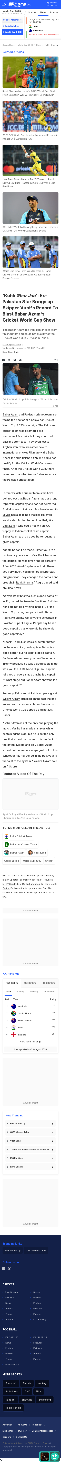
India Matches (12, 26)
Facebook (34, 884)
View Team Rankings (30, 1041)
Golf (27, 1391)
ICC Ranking (39, 1319)
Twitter (6, 888)
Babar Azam (10, 414)
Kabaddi (10, 1399)
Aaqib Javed (11, 860)
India (20, 1027)
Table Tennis (13, 1407)
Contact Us (21, 1437)
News (43, 12)
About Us (22, 1424)
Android (47, 892)
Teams (9, 1314)
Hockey (41, 1383)
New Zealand (25, 1020)
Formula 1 (10, 1383)
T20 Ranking (49, 983)
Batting (20, 991)
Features (38, 1308)
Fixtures (9, 1297)
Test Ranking (11, 983)
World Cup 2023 (12, 12)
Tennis (27, 1383)
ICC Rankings (16, 1158)
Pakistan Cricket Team (23, 844)
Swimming (45, 1399)
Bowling (34, 991)
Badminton (11, 1391)
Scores (32, 12)
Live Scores (11, 1292)
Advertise (8, 1424)
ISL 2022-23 (11, 1337)
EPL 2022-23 (40, 1337)
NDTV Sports (9, 884)
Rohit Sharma (24, 582)
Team (8, 991)
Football (31, 875)
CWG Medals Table (19, 1132)
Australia (22, 1006)
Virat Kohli (9, 525)
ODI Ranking (30, 983)
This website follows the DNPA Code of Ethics (26, 1443)
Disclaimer (8, 1431)
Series (36, 1292)
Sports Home (9, 45)
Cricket (49, 860)
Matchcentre (12, 1364)
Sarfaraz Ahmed (13, 658)
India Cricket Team (21, 836)
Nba (38, 1391)
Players (37, 1314)
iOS (4, 896)
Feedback (37, 1424)
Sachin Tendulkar (15, 642)
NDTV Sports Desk (12, 344)
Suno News (13, 588)
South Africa (24, 1013)
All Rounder (49, 991)
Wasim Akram (11, 698)
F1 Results (45, 879)
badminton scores (29, 879)
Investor (22, 1431)
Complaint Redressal (42, 1431)
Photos (54, 12)
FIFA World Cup (17, 1123)
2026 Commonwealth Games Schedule (29, 1149)
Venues (9, 1319)
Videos (9, 1308)
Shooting (27, 1399)
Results (37, 1297)
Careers (7, 1437)
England (22, 1034)
